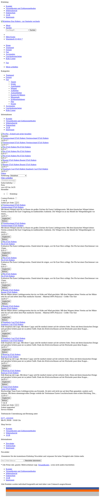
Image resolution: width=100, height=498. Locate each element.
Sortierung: (5, 176)
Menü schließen (12, 67)
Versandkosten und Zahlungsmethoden (21, 8)
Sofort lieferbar (7, 183)
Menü (8, 25)
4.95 (6, 187)
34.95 (13, 187)
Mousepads (15, 97)
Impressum (10, 17)
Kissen (13, 104)
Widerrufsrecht (11, 11)
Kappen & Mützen (18, 95)
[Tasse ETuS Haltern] (9, 387)
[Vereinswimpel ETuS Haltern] (13, 138)
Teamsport (10, 75)
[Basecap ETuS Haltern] (10, 354)
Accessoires (10, 106)
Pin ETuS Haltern (24, 147)
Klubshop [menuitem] (18, 9)
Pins (12, 102)
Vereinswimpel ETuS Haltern (37, 138)
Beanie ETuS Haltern (28, 160)
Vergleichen (6, 218)
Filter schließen (7, 178)
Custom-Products (8, 198)
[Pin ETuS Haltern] (9, 147)
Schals (13, 84)
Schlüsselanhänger (18, 99)
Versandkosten (43, 465)
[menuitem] (52, 6)
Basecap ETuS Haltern (10, 357)
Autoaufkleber (16, 93)
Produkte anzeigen (8, 180)
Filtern (3, 173)
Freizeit (9, 77)
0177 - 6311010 (7, 418)
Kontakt (9, 6)
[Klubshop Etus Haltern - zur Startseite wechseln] (20, 21)
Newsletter (10, 443)
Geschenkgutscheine (14, 108)
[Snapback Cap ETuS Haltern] (13, 169)
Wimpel (14, 88)
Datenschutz (10, 13)
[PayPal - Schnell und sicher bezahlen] (16, 134)
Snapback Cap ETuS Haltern (37, 169)
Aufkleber (15, 91)
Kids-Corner (10, 110)
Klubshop (13, 194)
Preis (3, 185)
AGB (8, 15)
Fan (7, 80)
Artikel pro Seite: (7, 203)
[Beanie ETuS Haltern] (10, 160)
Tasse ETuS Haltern (8, 389)
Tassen (13, 82)
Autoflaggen (15, 86)
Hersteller (4, 189)
